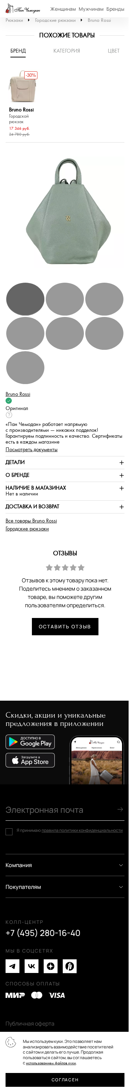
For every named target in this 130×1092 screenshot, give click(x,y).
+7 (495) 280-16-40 (43, 933)
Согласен (65, 1080)
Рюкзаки (14, 20)
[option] (23, 104)
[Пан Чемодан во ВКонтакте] (31, 966)
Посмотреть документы (32, 450)
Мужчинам (91, 9)
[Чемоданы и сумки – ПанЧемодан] (23, 8)
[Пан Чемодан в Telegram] (12, 966)
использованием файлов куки (51, 1063)
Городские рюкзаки (55, 20)
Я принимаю (70, 830)
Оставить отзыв (65, 626)
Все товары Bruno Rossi (31, 521)
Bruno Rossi (99, 20)
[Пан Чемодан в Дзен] (51, 966)
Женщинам (63, 9)
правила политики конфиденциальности (82, 830)
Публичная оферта (30, 1023)
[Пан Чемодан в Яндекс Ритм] (70, 966)
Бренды (115, 9)
